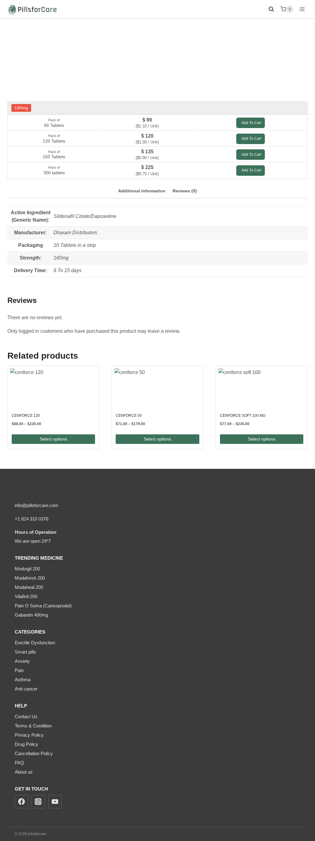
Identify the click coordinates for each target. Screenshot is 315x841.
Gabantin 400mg (31, 615)
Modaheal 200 (29, 587)
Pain (19, 670)
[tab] (141, 191)
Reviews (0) (185, 190)
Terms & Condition (33, 725)
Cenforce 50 (129, 415)
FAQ (19, 762)
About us (24, 772)
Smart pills (25, 651)
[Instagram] (38, 801)
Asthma (22, 679)
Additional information (141, 190)
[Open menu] (302, 9)
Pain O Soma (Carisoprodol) (43, 605)
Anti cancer (26, 688)
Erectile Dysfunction (35, 642)
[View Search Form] (270, 9)
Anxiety (22, 661)
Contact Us (26, 716)
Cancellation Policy (34, 753)
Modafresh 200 (30, 578)
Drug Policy (26, 744)
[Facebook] (21, 801)
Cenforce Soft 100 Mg (242, 415)
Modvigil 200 (27, 568)
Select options (53, 439)
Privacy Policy (29, 735)
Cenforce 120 (26, 415)
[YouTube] (55, 801)
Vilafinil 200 (26, 596)
